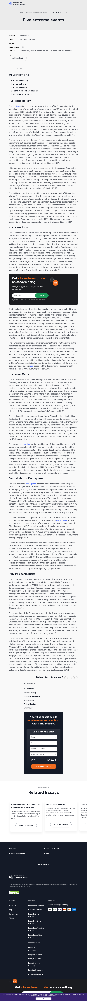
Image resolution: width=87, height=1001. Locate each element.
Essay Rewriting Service (34, 922)
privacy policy (54, 995)
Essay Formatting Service (35, 936)
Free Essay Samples (36, 905)
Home (22, 12)
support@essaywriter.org (58, 905)
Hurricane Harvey (19, 80)
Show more (42, 864)
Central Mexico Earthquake (24, 91)
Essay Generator (34, 959)
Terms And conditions (34, 299)
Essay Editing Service (33, 915)
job (31, 366)
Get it (42, 295)
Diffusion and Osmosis (55, 804)
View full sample (26, 825)
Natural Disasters (43, 12)
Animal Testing (30, 704)
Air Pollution (29, 689)
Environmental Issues (39, 51)
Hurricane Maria (19, 87)
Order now (43, 766)
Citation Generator (35, 974)
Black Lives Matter (51, 849)
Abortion (12, 849)
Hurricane (53, 51)
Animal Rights (29, 700)
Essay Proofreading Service (36, 929)
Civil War (47, 853)
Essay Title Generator (32, 949)
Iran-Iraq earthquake (21, 94)
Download (18, 58)
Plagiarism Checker (36, 955)
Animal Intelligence (32, 696)
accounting (25, 444)
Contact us (13, 914)
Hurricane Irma (18, 84)
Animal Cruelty (30, 693)
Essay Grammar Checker (34, 964)
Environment (30, 12)
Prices (11, 918)
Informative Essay (27, 40)
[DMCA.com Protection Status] (14, 894)
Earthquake (24, 51)
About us (12, 905)
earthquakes (61, 520)
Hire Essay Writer (35, 910)
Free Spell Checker (35, 970)
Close (43, 999)
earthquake (31, 484)
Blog (10, 910)
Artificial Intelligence (17, 853)
